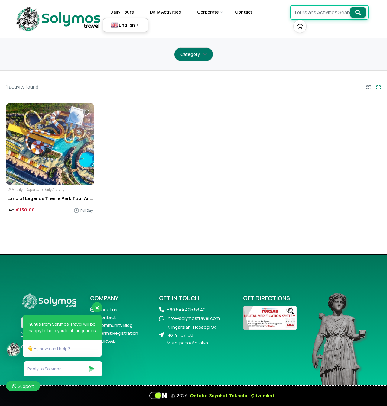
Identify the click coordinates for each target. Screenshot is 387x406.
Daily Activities (165, 12)
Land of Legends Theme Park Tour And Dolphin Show (66, 198)
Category (190, 54)
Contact (243, 12)
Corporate (208, 12)
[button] (300, 26)
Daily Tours (122, 12)
